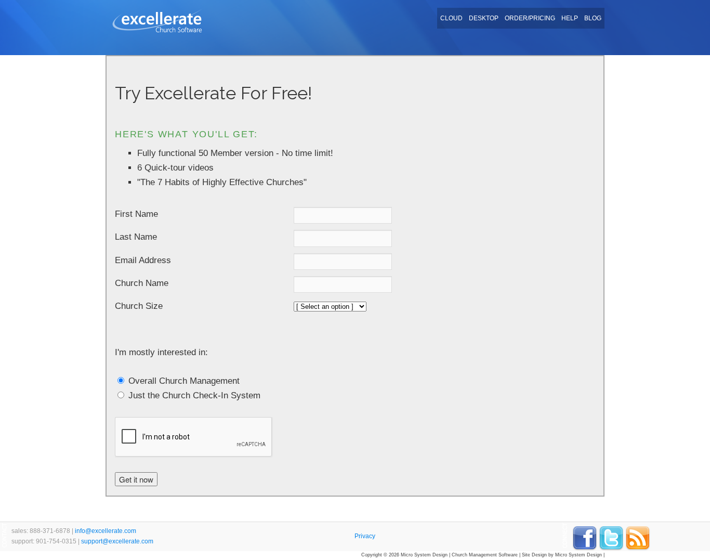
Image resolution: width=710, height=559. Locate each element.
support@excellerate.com (117, 541)
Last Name (136, 237)
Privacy (364, 536)
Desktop (483, 18)
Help (569, 18)
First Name (136, 214)
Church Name (141, 283)
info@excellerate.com (105, 531)
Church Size (139, 306)
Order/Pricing (530, 18)
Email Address (143, 260)
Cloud (451, 18)
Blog (592, 18)
